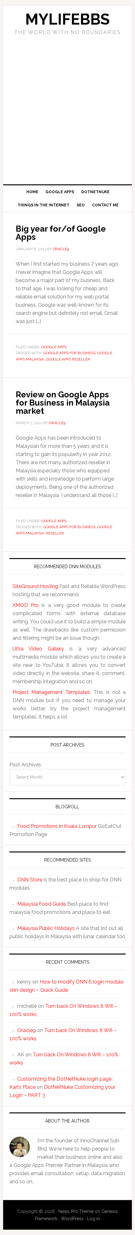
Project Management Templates (51, 692)
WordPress (72, 1218)
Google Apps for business (69, 353)
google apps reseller (68, 359)
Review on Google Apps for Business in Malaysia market (63, 403)
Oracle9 (26, 1030)
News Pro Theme (76, 1211)
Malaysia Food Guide (41, 904)
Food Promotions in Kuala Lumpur (57, 826)
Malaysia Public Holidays (46, 928)
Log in (93, 1218)
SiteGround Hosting (35, 586)
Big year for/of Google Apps (61, 233)
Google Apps (54, 347)
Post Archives (25, 765)
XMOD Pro (26, 605)
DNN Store (29, 880)
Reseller (55, 533)
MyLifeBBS (67, 19)
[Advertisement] (67, 108)
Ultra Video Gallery (38, 649)
